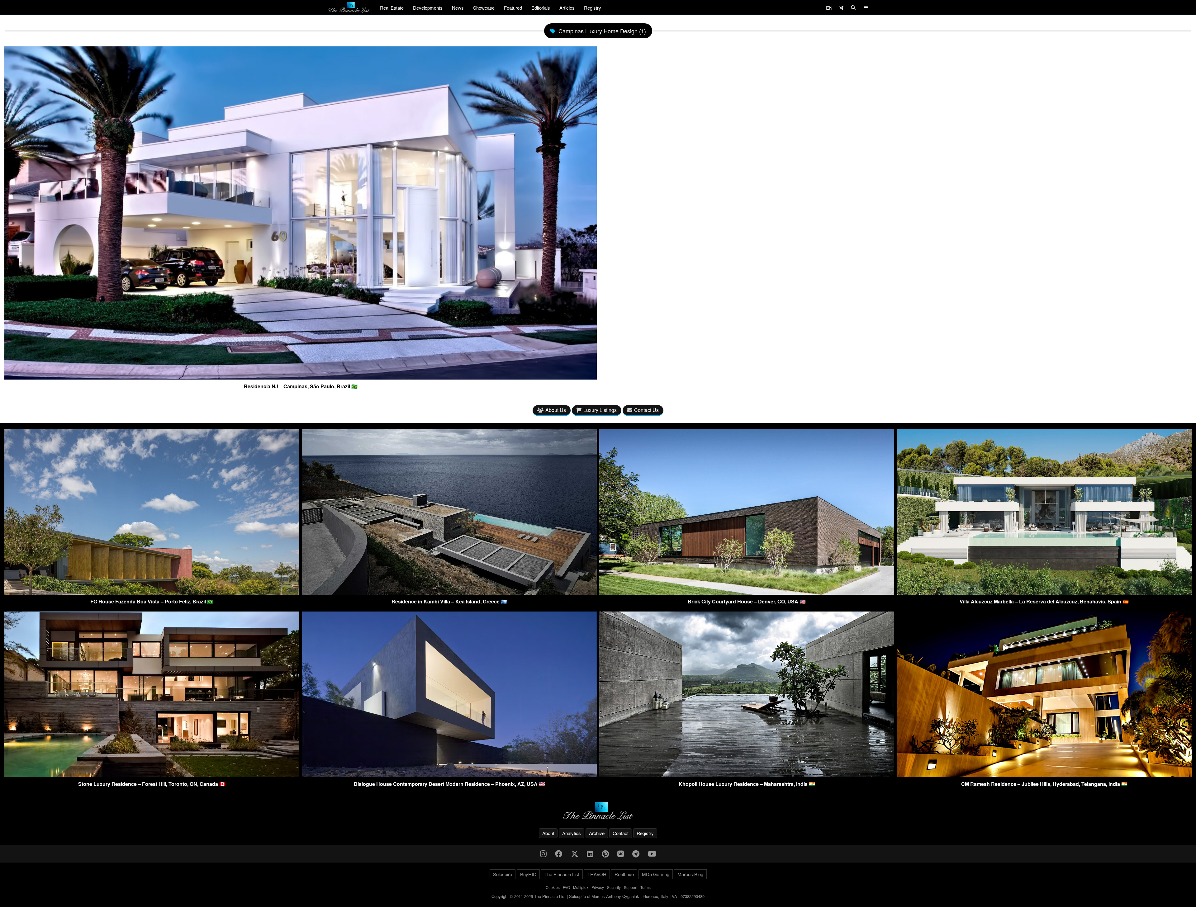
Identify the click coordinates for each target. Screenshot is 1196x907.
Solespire (502, 874)
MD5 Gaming (655, 874)
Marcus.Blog (690, 874)
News (458, 7)
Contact (621, 833)
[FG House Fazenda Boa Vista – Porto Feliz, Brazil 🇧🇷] (151, 592)
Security (614, 887)
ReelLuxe (624, 874)
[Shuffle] (841, 7)
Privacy (597, 887)
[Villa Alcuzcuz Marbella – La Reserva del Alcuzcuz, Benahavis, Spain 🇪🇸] (1044, 592)
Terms (645, 887)
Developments (428, 7)
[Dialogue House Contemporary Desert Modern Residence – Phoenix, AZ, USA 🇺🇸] (449, 775)
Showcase (484, 7)
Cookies (553, 887)
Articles (567, 7)
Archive (597, 833)
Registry (592, 7)
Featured (513, 7)
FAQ (566, 887)
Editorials (540, 7)
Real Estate (392, 7)
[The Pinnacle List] (598, 811)
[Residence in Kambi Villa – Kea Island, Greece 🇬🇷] (449, 592)
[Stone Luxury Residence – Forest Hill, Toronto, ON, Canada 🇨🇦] (151, 775)
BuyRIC (528, 874)
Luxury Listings (600, 409)
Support (630, 887)
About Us (555, 409)
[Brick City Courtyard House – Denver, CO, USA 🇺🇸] (746, 592)
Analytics (571, 833)
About (548, 833)
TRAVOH (596, 874)
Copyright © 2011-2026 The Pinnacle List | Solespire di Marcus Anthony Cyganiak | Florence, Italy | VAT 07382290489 (598, 896)
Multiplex (580, 887)
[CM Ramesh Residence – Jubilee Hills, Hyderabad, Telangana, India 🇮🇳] (1044, 775)
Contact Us (646, 409)
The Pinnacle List (561, 874)
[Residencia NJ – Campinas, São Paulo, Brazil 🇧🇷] (300, 377)
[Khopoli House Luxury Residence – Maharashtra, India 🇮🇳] (746, 775)
